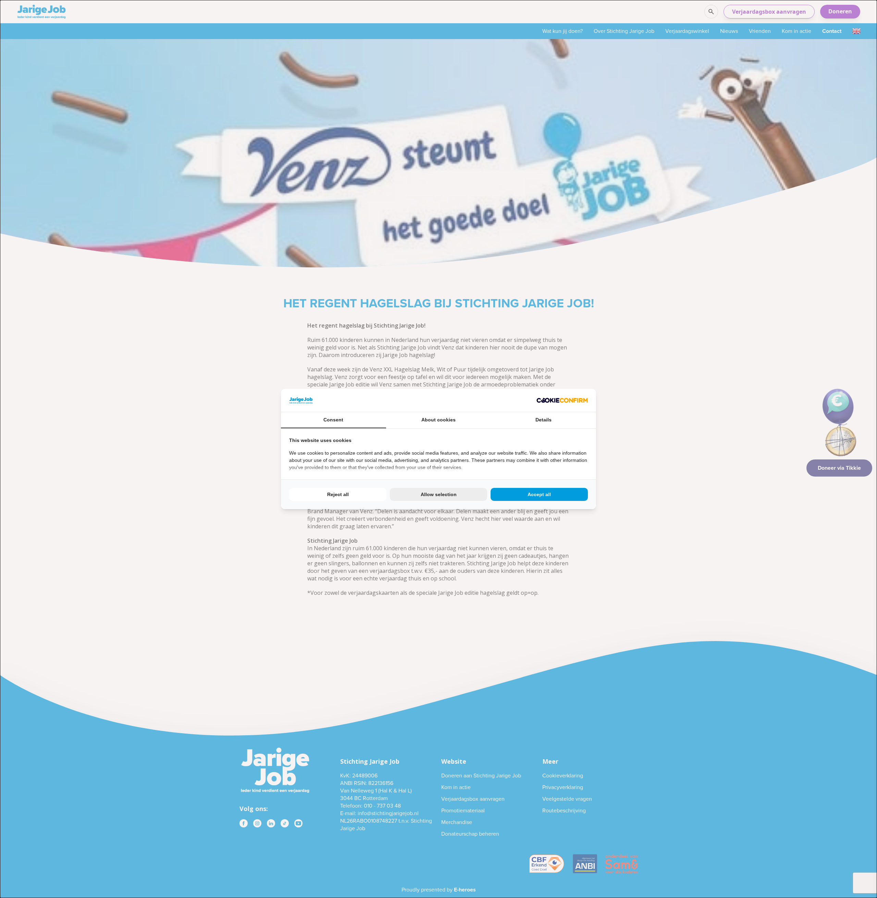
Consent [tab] (333, 419)
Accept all (539, 494)
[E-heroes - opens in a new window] (562, 400)
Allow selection (439, 494)
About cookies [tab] (438, 419)
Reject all (338, 494)
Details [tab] (543, 419)
